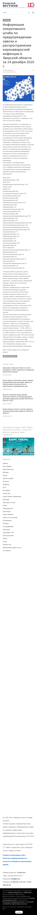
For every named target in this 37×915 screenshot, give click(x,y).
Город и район (8, 478)
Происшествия (8, 535)
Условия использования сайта (14, 855)
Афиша (5, 463)
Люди (5, 505)
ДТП (4, 487)
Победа (6, 523)
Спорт (5, 541)
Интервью (6, 490)
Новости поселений (10, 517)
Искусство (6, 493)
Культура (6, 499)
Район (5, 538)
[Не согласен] (33, 902)
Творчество (7, 544)
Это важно (7, 550)
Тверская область (10, 356)
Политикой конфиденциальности (13, 902)
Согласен (19, 912)
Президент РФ (8, 532)
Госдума (6, 481)
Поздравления (8, 526)
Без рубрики (7, 466)
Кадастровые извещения (12, 496)
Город (5, 475)
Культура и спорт (9, 502)
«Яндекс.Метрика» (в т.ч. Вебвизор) (19, 892)
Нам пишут (7, 511)
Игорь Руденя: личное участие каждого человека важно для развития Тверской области (18, 411)
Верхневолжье (8, 469)
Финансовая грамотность (12, 547)
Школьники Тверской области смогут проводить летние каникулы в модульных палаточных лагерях (18, 370)
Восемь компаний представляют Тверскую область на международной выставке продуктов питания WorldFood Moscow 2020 (18, 397)
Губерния (7, 20)
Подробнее (7, 375)
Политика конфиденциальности (15, 858)
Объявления (7, 520)
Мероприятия (8, 508)
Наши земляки (8, 514)
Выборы (6, 472)
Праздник (6, 529)
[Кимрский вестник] (18, 5)
